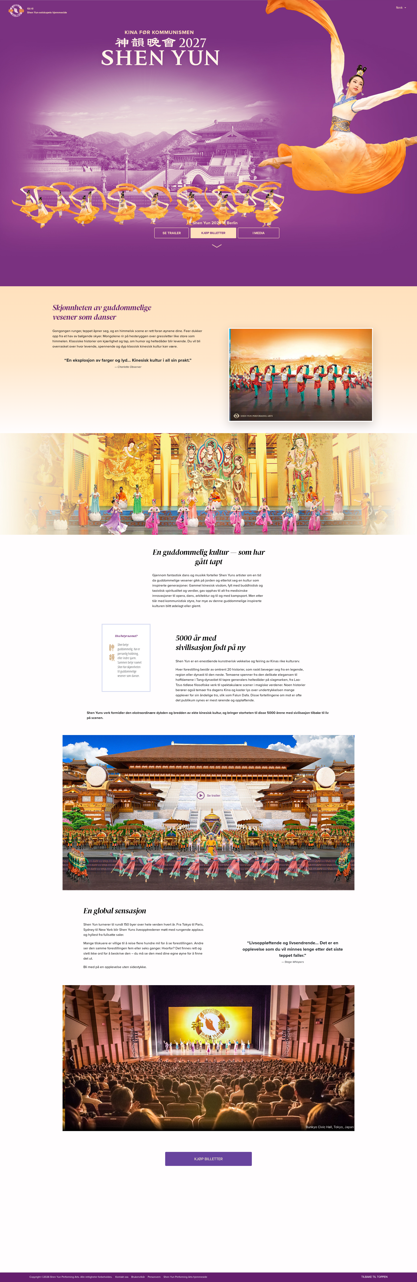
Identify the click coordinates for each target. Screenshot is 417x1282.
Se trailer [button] (172, 233)
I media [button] (259, 233)
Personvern (154, 1277)
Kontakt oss (121, 1277)
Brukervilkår (138, 1277)
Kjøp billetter (213, 233)
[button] (217, 241)
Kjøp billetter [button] (208, 1159)
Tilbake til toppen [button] (374, 1277)
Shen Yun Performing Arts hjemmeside (185, 1277)
